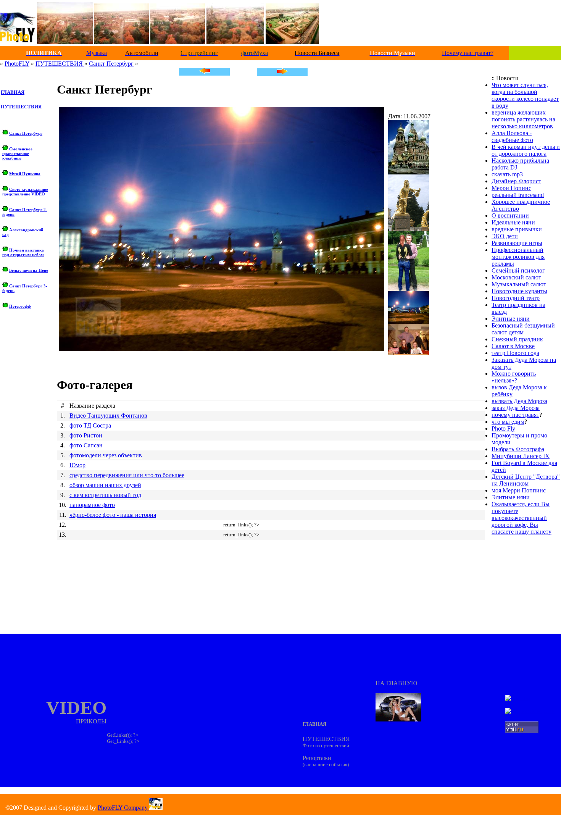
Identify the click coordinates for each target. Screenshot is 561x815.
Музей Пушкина (24, 173)
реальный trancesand (518, 195)
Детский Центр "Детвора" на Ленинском (526, 480)
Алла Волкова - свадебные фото (512, 136)
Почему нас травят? (467, 53)
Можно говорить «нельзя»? (514, 377)
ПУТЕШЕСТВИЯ (59, 63)
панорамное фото (92, 505)
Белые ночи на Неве (28, 270)
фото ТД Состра (90, 425)
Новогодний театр (516, 298)
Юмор (77, 465)
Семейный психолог (518, 270)
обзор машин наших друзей (105, 485)
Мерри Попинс (511, 188)
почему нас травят (515, 415)
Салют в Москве (513, 346)
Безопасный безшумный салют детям (523, 329)
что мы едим (508, 421)
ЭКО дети (505, 236)
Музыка (96, 53)
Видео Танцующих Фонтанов (108, 415)
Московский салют (516, 277)
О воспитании (510, 215)
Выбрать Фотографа (518, 449)
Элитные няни (511, 318)
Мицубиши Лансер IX (521, 456)
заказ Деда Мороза (516, 408)
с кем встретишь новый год (105, 495)
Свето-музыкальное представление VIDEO (25, 191)
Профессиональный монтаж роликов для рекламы (518, 257)
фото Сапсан (86, 445)
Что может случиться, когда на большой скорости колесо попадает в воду (525, 95)
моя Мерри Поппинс (519, 490)
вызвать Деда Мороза (519, 401)
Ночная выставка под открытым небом (23, 252)
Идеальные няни (513, 222)
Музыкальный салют (519, 284)
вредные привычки (517, 229)
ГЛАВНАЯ (12, 92)
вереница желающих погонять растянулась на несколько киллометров (523, 119)
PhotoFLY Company (123, 807)
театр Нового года (515, 353)
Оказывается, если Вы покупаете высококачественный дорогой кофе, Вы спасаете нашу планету (521, 518)
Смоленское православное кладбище (17, 153)
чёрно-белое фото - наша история (112, 515)
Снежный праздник (517, 339)
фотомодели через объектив (105, 455)
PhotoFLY (17, 63)
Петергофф (20, 306)
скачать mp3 (507, 174)
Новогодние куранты (519, 291)
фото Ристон (85, 435)
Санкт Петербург (111, 63)
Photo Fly (503, 428)
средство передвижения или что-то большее (126, 475)
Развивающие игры (517, 243)
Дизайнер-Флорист (516, 181)
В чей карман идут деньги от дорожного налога (526, 150)
